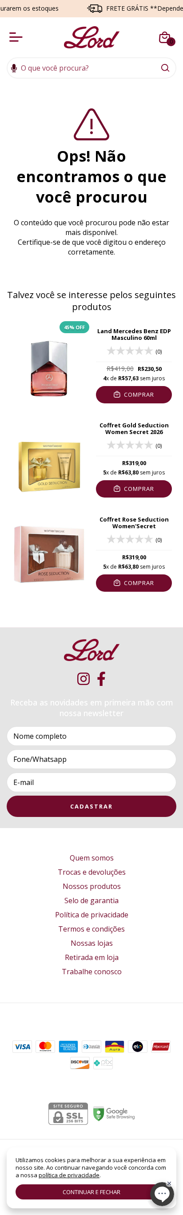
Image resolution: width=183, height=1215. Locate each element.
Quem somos (92, 858)
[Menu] (18, 37)
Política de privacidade (91, 915)
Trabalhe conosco (92, 971)
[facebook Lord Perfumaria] (101, 679)
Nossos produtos (92, 886)
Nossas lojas (92, 943)
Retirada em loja (92, 957)
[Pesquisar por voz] (14, 69)
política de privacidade (69, 1175)
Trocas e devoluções (92, 872)
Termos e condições (91, 929)
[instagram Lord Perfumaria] (83, 679)
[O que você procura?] (165, 68)
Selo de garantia (91, 900)
